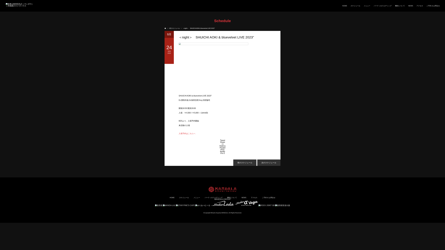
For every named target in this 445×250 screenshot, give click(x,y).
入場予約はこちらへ (187, 133)
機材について (400, 6)
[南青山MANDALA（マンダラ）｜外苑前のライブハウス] (20, 6)
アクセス (419, 6)
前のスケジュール (244, 163)
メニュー (367, 6)
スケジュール (355, 6)
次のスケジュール (268, 163)
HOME (344, 6)
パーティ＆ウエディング (383, 6)
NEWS (410, 6)
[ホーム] (165, 28)
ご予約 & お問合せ (433, 6)
